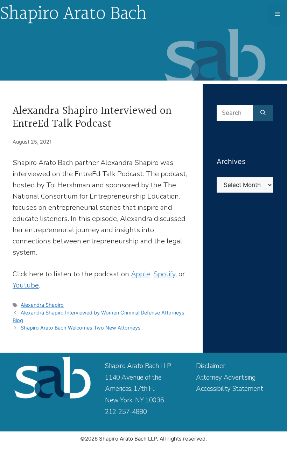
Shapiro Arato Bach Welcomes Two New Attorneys (81, 328)
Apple (140, 274)
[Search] (263, 113)
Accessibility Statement (229, 388)
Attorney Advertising (225, 377)
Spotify (164, 274)
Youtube (26, 285)
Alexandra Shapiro (42, 305)
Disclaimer (210, 366)
